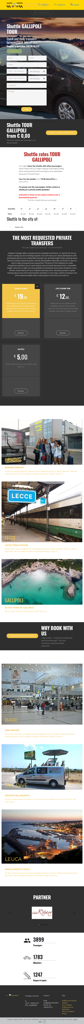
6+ (55, 209)
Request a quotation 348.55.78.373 (62, 133)
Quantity (11, 209)
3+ (30, 209)
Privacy (64, 1013)
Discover (21, 333)
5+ (46, 209)
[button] (9, 912)
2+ (21, 209)
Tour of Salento (67, 1005)
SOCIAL (76, 5)
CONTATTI (61, 5)
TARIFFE (44, 5)
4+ (38, 209)
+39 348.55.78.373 (43, 12)
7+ (63, 209)
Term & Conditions (68, 1011)
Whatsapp (15, 51)
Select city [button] (19, 227)
